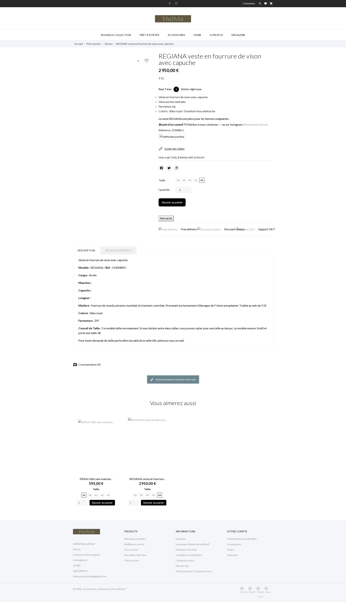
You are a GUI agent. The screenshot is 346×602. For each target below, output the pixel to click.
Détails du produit (118, 250)
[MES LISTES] (265, 3)
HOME (197, 34)
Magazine (238, 34)
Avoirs (230, 549)
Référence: (165, 130)
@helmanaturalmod (255, 124)
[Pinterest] (176, 168)
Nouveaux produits (135, 538)
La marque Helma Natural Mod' (193, 544)
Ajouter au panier (172, 202)
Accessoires (176, 34)
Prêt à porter (149, 34)
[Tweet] (169, 168)
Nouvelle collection (116, 34)
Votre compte (237, 531)
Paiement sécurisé (186, 549)
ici (220, 124)
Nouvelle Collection (135, 555)
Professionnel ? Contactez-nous (194, 571)
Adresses (232, 555)
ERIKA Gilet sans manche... (96, 479)
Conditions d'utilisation (189, 555)
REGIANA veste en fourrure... (147, 479)
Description (86, 250)
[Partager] (161, 168)
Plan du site (182, 565)
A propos (216, 34)
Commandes (234, 544)
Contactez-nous (185, 560)
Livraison (181, 538)
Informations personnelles (242, 538)
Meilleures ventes (134, 544)
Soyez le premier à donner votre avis (175, 379)
